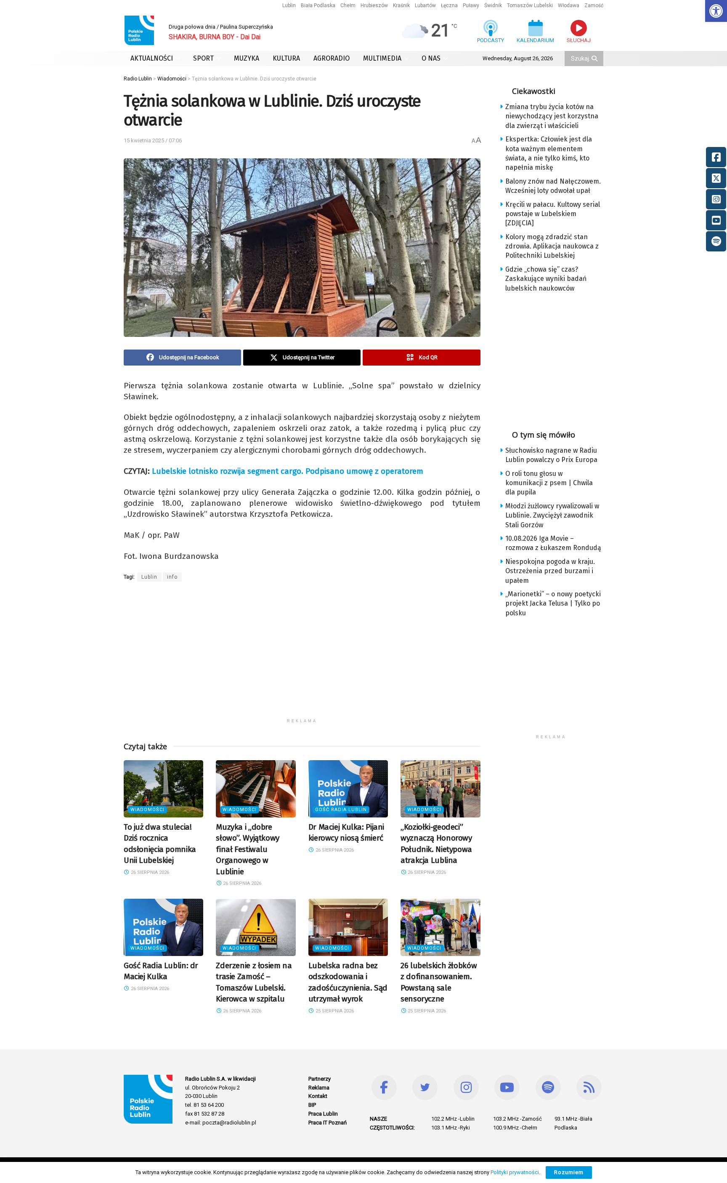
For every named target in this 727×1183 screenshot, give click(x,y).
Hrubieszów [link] (374, 5)
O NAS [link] (431, 58)
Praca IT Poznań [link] (327, 1122)
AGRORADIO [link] (331, 58)
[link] (716, 11)
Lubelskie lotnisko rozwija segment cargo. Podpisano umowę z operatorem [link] (287, 471)
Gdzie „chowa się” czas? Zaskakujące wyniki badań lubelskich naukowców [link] (545, 278)
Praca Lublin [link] (323, 1114)
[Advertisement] (302, 655)
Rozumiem (569, 1172)
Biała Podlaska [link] (318, 5)
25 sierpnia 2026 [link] (334, 1011)
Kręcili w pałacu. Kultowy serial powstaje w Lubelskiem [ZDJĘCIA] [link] (552, 213)
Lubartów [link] (425, 5)
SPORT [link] (203, 58)
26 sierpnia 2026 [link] (149, 872)
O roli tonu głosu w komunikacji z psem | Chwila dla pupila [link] (549, 483)
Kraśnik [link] (401, 5)
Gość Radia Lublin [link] (341, 809)
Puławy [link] (471, 5)
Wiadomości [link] (147, 809)
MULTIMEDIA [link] (382, 58)
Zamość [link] (593, 5)
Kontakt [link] (317, 1096)
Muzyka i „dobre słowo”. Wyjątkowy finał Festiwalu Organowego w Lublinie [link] (247, 849)
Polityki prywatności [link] (515, 1172)
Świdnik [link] (493, 5)
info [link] (172, 577)
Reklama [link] (318, 1087)
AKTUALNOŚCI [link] (151, 58)
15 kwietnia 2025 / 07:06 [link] (153, 140)
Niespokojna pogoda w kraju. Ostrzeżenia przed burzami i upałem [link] (550, 571)
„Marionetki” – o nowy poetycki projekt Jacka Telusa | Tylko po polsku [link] (553, 603)
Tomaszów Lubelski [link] (530, 5)
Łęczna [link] (449, 5)
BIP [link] (312, 1105)
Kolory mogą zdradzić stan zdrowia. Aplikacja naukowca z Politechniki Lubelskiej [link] (552, 246)
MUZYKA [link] (246, 58)
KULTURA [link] (286, 58)
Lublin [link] (289, 5)
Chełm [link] (348, 5)
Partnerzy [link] (319, 1079)
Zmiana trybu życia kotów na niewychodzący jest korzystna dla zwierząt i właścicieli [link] (551, 116)
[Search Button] (595, 58)
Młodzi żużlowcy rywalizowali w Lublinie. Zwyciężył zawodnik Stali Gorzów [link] (552, 515)
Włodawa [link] (568, 5)
